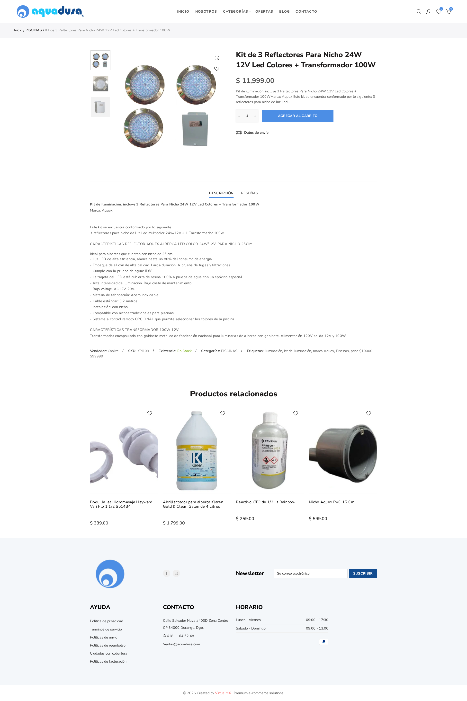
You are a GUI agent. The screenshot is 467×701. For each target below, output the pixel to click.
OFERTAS (264, 11)
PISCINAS (34, 30)
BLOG (284, 11)
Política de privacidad (106, 621)
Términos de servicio (106, 629)
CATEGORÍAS (235, 11)
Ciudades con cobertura (108, 653)
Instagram (176, 573)
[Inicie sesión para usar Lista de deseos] (217, 68)
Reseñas (249, 193)
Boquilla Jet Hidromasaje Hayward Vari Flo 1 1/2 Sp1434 (121, 504)
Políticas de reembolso (108, 645)
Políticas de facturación (108, 661)
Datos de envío (256, 132)
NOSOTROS (206, 11)
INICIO (183, 11)
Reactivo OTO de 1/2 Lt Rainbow (265, 502)
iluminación (273, 350)
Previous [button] (126, 106)
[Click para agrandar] (217, 57)
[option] (169, 106)
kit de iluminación (297, 350)
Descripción (221, 193)
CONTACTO (306, 11)
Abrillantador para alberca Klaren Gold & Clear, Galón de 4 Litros (193, 504)
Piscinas (342, 350)
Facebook (166, 573)
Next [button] (212, 106)
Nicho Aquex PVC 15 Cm (331, 502)
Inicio (18, 30)
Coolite (113, 350)
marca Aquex (323, 350)
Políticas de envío (103, 637)
